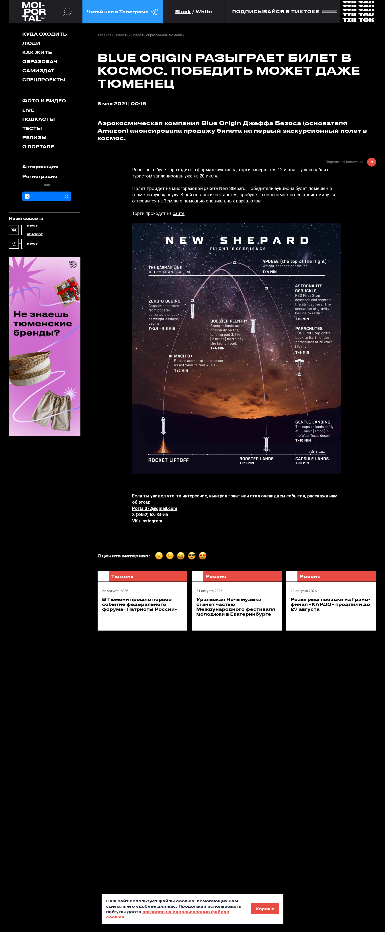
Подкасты (38, 119)
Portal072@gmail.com (154, 508)
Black (183, 11)
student (35, 234)
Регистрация (39, 176)
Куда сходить (44, 34)
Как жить (37, 52)
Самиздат (38, 70)
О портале (38, 146)
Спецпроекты (43, 79)
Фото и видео (44, 100)
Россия (216, 576)
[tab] (46, 166)
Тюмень (122, 576)
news (32, 225)
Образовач (39, 61)
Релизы (34, 137)
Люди (31, 43)
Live (28, 110)
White (204, 11)
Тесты (32, 128)
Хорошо (265, 908)
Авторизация (40, 166)
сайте (178, 213)
